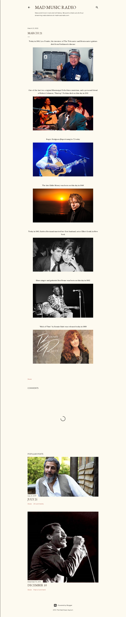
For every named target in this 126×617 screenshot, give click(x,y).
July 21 (33, 499)
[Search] (96, 6)
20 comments (38, 504)
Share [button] (30, 379)
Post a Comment (39, 590)
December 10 (37, 585)
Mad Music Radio (55, 7)
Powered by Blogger (65, 605)
